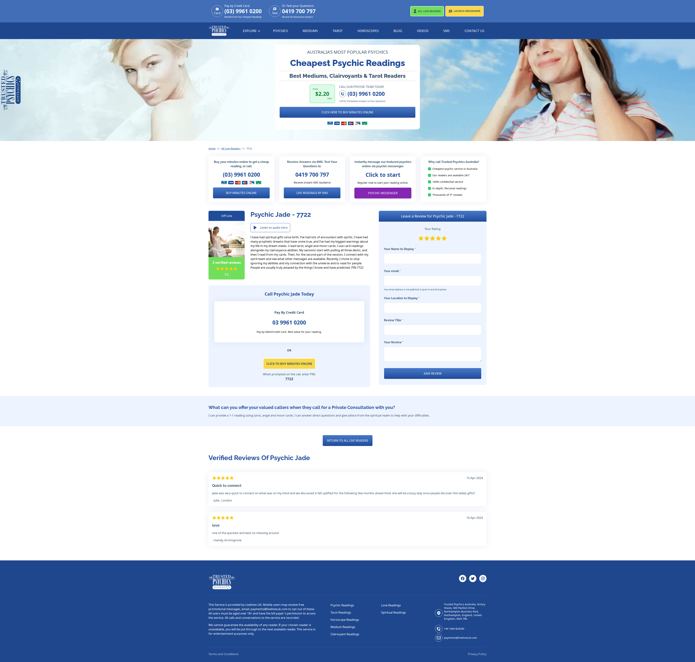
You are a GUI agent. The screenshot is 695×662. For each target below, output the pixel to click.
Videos (423, 31)
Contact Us (474, 31)
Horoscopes (368, 31)
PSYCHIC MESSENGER (383, 193)
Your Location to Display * (402, 298)
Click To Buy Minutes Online (289, 364)
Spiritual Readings (393, 612)
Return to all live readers (347, 441)
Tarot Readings (340, 612)
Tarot (338, 31)
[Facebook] (462, 582)
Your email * (415, 280)
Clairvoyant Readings (344, 634)
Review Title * (393, 320)
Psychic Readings (342, 605)
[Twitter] (472, 582)
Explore (250, 31)
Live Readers (429, 11)
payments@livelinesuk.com (460, 637)
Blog (397, 31)
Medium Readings (342, 627)
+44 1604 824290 (454, 628)
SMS (446, 31)
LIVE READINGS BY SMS (312, 193)
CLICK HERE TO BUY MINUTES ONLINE (347, 112)
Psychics (280, 31)
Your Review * (393, 342)
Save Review (433, 373)
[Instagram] (482, 582)
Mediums (310, 31)
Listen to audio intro (274, 228)
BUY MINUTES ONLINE (241, 193)
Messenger (467, 11)
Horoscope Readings (344, 620)
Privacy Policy (477, 654)
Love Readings (391, 605)
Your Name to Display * (400, 249)
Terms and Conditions (223, 654)
